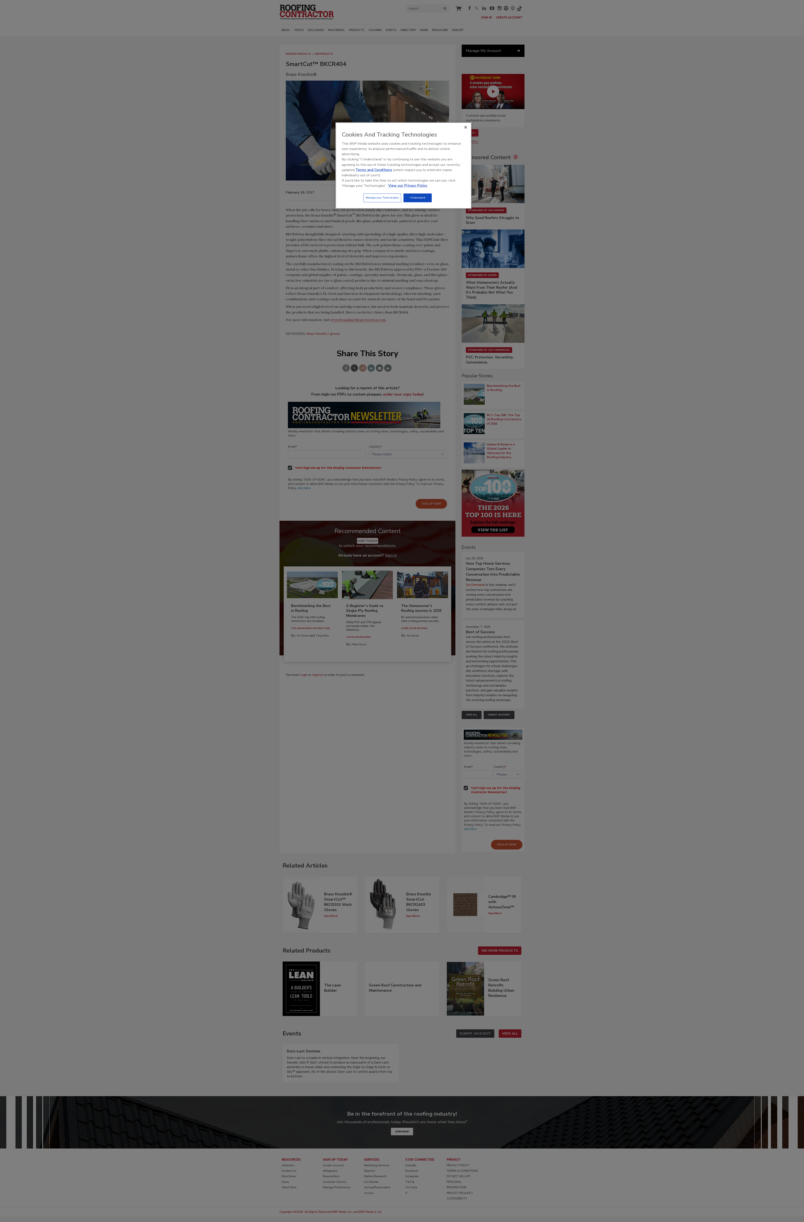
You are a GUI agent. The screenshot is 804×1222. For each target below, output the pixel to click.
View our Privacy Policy (407, 185)
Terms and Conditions (374, 170)
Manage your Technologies (382, 197)
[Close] (465, 127)
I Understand (417, 197)
